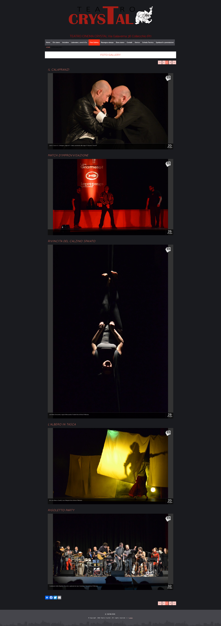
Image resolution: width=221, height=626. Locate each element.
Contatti (129, 42)
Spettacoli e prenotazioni (165, 42)
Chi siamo (56, 42)
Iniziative (65, 42)
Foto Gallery (94, 42)
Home (48, 42)
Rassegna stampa (107, 42)
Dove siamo (120, 42)
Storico (137, 42)
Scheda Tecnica (147, 42)
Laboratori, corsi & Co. (79, 42)
